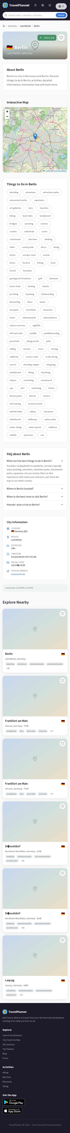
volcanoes (48, 411)
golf (40, 278)
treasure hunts (35, 403)
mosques (14, 309)
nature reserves (17, 325)
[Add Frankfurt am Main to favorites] (62, 681)
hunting (31, 286)
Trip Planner (8, 1049)
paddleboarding (51, 333)
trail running (15, 403)
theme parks (16, 395)
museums (48, 309)
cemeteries (15, 239)
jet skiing (14, 294)
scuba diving (51, 356)
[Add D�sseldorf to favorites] (62, 806)
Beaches (7, 1077)
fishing (40, 262)
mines (43, 301)
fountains (27, 270)
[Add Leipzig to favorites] (62, 940)
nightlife (37, 325)
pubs (48, 341)
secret (13, 364)
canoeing (28, 223)
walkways (32, 419)
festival (26, 262)
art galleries (15, 208)
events (46, 254)
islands (45, 286)
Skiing (5, 1086)
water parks (50, 419)
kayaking (30, 294)
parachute (15, 341)
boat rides (28, 215)
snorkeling (28, 380)
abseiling (14, 192)
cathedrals (29, 231)
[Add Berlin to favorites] (61, 37)
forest (13, 270)
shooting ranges (31, 364)
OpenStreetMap (59, 171)
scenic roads (32, 356)
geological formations (20, 278)
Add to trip (49, 37)
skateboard (15, 372)
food (53, 262)
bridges (13, 223)
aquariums (39, 200)
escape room (29, 254)
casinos (44, 223)
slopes (13, 380)
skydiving (45, 372)
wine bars (28, 435)
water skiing (15, 427)
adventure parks (51, 192)
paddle (33, 333)
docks (13, 254)
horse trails (15, 286)
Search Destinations (12, 1035)
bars (30, 208)
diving (56, 247)
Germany (12, 25)
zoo (42, 435)
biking (12, 215)
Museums (7, 1081)
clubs (12, 247)
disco (43, 247)
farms (12, 262)
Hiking (5, 1072)
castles (13, 231)
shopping (51, 364)
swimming (36, 388)
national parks (29, 317)
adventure (31, 192)
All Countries (9, 1044)
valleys (32, 411)
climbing (48, 239)
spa (11, 388)
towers (46, 395)
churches (32, 239)
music (12, 317)
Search (61, 15)
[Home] (4, 26)
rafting (13, 348)
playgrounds (33, 341)
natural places (50, 317)
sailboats (14, 356)
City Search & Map (11, 1039)
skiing (31, 372)
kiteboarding (47, 294)
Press (5, 1058)
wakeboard (15, 419)
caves (44, 231)
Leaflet (47, 171)
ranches (27, 348)
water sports (35, 427)
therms (32, 395)
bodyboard (45, 215)
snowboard (46, 380)
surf (22, 388)
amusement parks (18, 200)
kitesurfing (15, 301)
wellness (53, 427)
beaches (44, 208)
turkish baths (16, 411)
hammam (53, 278)
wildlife (13, 435)
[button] (35, 136)
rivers (41, 348)
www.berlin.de (18, 574)
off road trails (16, 333)
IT (63, 6)
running (54, 348)
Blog (5, 1053)
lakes (30, 301)
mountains (31, 309)
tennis (51, 388)
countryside (28, 247)
